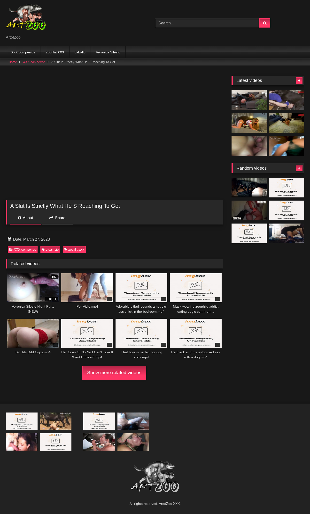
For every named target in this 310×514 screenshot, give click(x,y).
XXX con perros (23, 52)
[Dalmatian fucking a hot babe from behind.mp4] (286, 210)
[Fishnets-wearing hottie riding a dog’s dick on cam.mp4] (133, 421)
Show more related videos (114, 372)
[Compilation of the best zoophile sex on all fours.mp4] (286, 233)
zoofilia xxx (76, 249)
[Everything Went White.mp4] (249, 100)
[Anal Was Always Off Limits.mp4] (286, 100)
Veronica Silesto (108, 52)
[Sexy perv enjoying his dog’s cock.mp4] (22, 421)
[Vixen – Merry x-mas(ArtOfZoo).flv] (249, 210)
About (27, 218)
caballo (80, 52)
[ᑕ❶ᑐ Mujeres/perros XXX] (26, 19)
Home (13, 62)
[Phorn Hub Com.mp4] (133, 442)
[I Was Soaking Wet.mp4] (286, 146)
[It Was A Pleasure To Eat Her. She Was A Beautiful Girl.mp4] (22, 442)
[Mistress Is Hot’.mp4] (286, 123)
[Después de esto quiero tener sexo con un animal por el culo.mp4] (249, 233)
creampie (52, 249)
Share (59, 218)
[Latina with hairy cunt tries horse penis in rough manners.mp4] (56, 421)
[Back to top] (295, 499)
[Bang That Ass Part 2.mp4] (249, 188)
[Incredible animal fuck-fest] (99, 442)
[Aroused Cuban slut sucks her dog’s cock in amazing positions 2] (56, 442)
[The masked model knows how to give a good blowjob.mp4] (286, 188)
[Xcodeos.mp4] (249, 146)
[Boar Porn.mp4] (99, 421)
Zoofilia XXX (55, 52)
